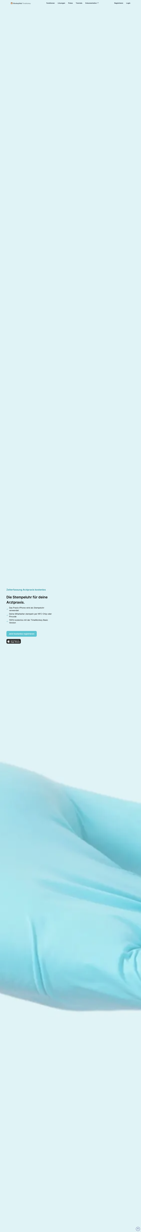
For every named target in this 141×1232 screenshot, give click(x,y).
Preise (70, 3)
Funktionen (50, 3)
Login (128, 3)
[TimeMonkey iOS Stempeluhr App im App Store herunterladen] (70, 641)
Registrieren (118, 3)
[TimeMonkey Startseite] (21, 3)
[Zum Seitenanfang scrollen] (138, 1229)
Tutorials (79, 3)
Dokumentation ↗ (92, 3)
